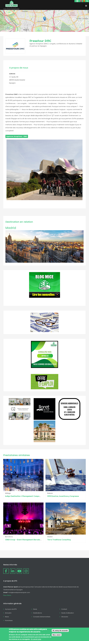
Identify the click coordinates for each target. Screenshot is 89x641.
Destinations (37, 613)
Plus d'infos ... (7, 595)
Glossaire (64, 617)
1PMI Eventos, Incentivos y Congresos (63, 496)
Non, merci (57, 635)
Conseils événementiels (41, 617)
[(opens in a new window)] (19, 419)
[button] (44, 19)
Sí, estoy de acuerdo (60, 630)
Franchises (9, 620)
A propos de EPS (11, 609)
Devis (35, 609)
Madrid (10, 228)
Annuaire (8, 613)
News (7, 617)
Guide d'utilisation (67, 613)
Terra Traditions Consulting (59, 540)
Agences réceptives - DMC (16, 136)
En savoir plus (36, 639)
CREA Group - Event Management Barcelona (23, 540)
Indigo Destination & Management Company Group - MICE (29, 496)
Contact (64, 609)
